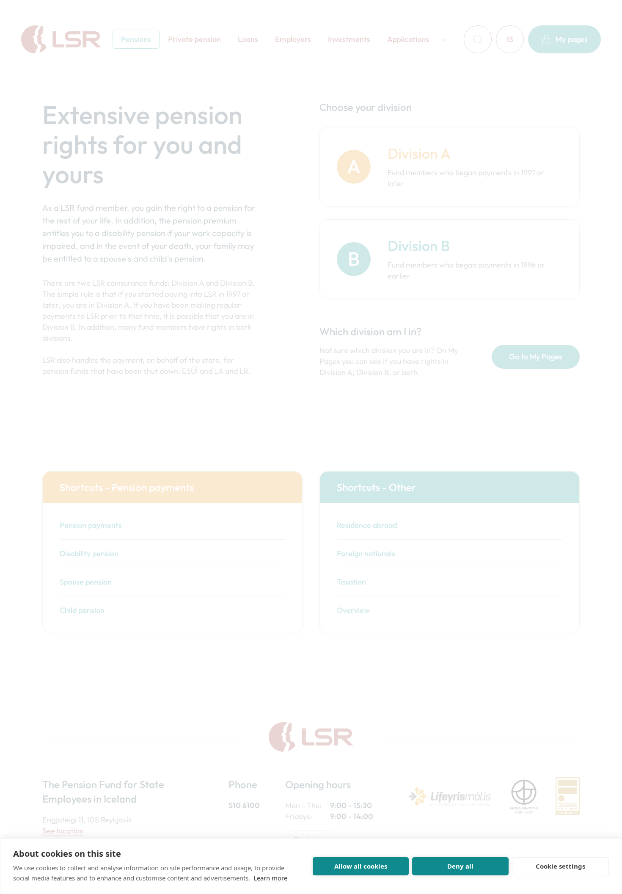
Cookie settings (560, 866)
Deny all (460, 866)
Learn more (270, 878)
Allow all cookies (360, 866)
